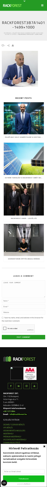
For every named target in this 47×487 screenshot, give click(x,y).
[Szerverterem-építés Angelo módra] (24, 240)
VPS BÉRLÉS (8, 427)
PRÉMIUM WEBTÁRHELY (12, 436)
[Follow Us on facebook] (11, 386)
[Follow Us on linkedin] (19, 386)
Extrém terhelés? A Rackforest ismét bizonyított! (24, 178)
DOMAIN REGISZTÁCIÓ (11, 442)
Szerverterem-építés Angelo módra (24, 259)
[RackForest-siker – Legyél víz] (24, 199)
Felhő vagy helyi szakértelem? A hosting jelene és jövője (24, 137)
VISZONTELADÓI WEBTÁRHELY (15, 439)
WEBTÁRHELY (8, 433)
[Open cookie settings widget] (4, 483)
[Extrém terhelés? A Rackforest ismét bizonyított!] (24, 159)
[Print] (14, 45)
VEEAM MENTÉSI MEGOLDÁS (14, 430)
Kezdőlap (7, 33)
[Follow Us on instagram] (27, 386)
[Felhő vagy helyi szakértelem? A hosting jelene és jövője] (24, 118)
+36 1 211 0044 (9, 411)
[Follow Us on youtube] (34, 386)
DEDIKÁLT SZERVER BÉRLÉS (14, 424)
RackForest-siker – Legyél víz (24, 218)
